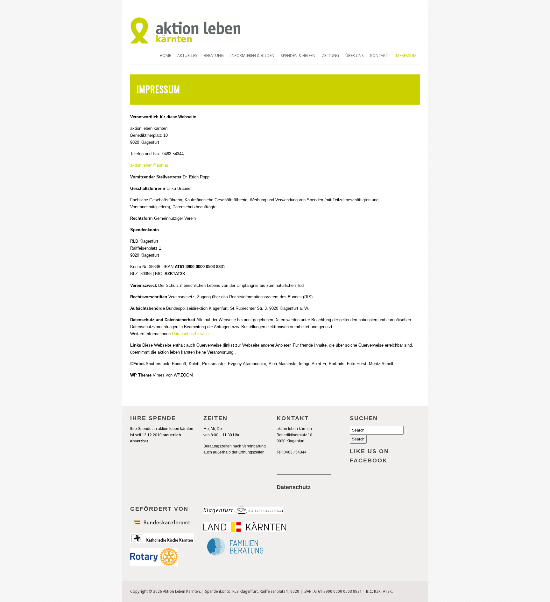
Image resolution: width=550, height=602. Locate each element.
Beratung (214, 55)
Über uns (354, 55)
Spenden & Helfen (298, 55)
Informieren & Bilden (252, 55)
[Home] (185, 42)
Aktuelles (187, 55)
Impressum (405, 55)
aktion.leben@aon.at (149, 165)
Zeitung (330, 55)
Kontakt (379, 55)
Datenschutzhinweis (190, 333)
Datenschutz (294, 487)
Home (165, 55)
